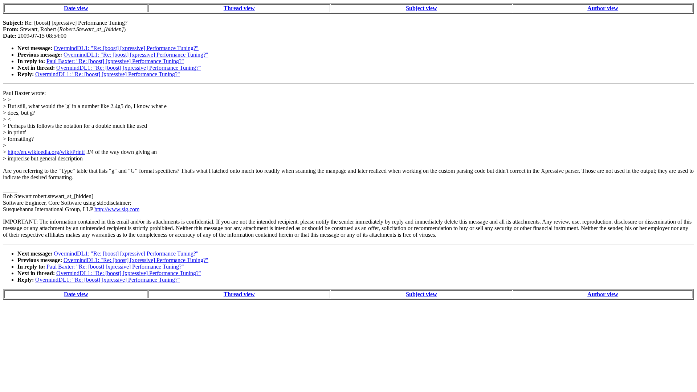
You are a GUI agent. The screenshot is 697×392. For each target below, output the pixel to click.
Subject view (421, 8)
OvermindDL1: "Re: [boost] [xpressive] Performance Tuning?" (126, 48)
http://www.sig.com (116, 209)
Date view (76, 8)
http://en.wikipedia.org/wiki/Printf (46, 152)
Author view (602, 8)
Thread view (239, 8)
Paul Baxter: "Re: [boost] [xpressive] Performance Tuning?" (115, 61)
